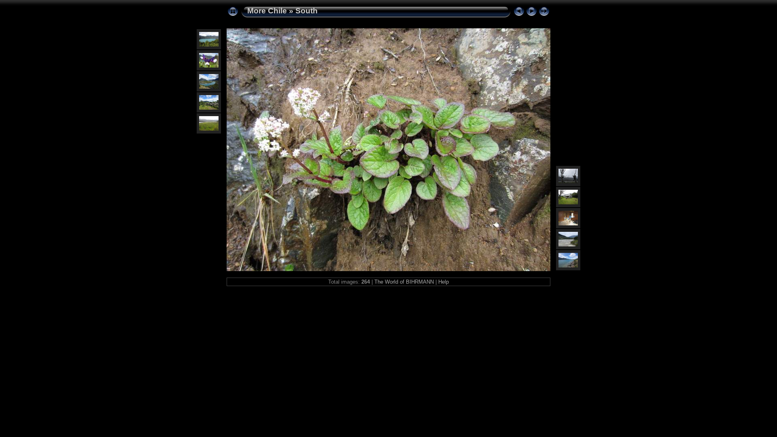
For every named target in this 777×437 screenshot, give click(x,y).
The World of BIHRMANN (404, 282)
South (306, 10)
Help (443, 282)
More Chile (267, 10)
